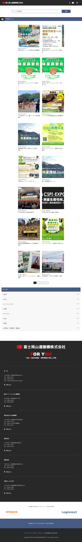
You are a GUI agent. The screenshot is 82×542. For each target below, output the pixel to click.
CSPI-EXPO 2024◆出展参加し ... (27, 211)
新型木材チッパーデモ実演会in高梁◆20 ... (29, 50)
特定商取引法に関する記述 (51, 533)
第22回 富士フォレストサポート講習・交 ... (52, 50)
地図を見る (8, 384)
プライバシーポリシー (38, 533)
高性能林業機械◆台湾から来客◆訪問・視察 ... (29, 243)
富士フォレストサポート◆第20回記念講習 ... (52, 148)
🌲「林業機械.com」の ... (49, 180)
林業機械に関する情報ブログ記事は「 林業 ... (28, 148)
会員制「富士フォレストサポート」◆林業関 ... (29, 276)
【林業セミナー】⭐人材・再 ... (26, 180)
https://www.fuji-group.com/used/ (15, 380)
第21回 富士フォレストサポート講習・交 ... (28, 83)
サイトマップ (28, 533)
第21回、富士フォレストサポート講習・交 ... (52, 83)
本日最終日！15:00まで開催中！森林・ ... (52, 276)
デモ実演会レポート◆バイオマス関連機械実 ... (29, 116)
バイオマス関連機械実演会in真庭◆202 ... (52, 116)
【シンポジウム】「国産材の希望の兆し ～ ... (53, 243)
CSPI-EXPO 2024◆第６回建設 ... (51, 211)
